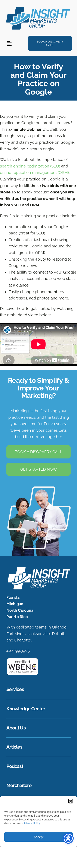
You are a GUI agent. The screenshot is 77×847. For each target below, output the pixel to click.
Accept (38, 837)
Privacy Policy (32, 823)
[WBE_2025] (22, 659)
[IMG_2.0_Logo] (38, 7)
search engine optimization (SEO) (30, 166)
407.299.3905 (18, 650)
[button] (70, 801)
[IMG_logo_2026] (38, 568)
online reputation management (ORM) (34, 172)
